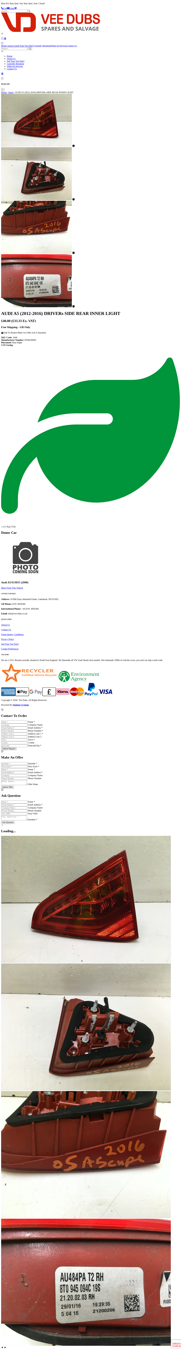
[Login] (5, 38)
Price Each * (33, 766)
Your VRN (33, 813)
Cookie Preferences (10, 649)
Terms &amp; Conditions (12, 634)
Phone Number (34, 778)
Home (4, 46)
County (31, 742)
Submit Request (8, 749)
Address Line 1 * (35, 734)
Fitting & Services (59, 46)
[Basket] (2, 43)
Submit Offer (7, 787)
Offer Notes (32, 784)
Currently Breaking (42, 46)
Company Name (35, 725)
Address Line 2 (34, 736)
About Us (11, 46)
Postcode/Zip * (34, 745)
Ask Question (7, 822)
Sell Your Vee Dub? (25, 46)
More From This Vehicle (12, 588)
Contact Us (72, 46)
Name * (31, 722)
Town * (31, 739)
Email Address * (35, 728)
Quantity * (32, 763)
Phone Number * (35, 731)
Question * (32, 819)
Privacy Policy (7, 639)
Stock (10, 92)
